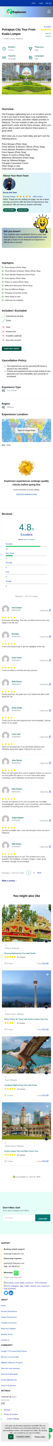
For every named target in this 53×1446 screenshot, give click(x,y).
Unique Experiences (9, 1317)
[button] (49, 12)
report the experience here (26, 494)
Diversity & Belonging (9, 1374)
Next (39, 873)
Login (41, 3)
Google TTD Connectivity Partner (14, 1351)
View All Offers (9, 210)
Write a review (8, 881)
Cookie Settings (13, 1419)
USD (33, 3)
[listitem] (26, 937)
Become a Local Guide (10, 1357)
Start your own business (10, 1368)
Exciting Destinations (9, 1311)
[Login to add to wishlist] (47, 68)
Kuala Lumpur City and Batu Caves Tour (21, 1151)
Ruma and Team (10, 192)
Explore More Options (11, 348)
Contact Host (22, 210)
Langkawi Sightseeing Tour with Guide (20, 1085)
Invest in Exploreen (8, 1386)
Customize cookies (23, 1437)
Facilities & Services (9, 1323)
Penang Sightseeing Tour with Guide (19, 953)
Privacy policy (40, 1437)
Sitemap (7, 1410)
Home (3, 1306)
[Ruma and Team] (46, 941)
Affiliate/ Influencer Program (12, 1363)
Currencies (5, 1400)
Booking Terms (7, 1334)
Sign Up (48, 3)
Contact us (5, 1340)
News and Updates (8, 1329)
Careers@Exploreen (9, 1380)
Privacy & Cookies (11, 1414)
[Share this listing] (41, 68)
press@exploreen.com (36, 237)
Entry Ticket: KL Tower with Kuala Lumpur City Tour (26, 1019)
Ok (11, 1437)
